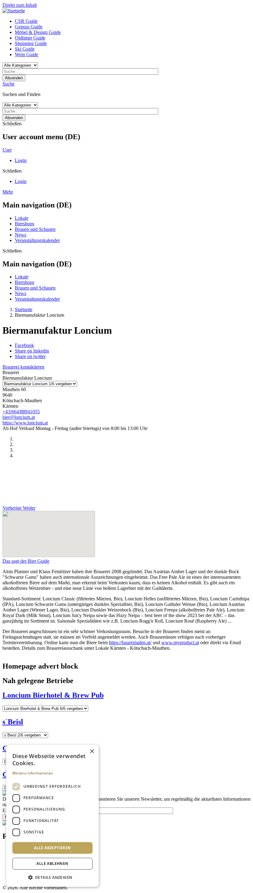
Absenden (14, 78)
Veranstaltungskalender (37, 240)
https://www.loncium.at (25, 422)
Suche (8, 83)
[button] (52, 877)
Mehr (7, 191)
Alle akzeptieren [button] (52, 847)
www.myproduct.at (180, 642)
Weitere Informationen (32, 773)
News (20, 234)
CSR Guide (26, 21)
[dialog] (52, 816)
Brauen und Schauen (35, 229)
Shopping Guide (31, 43)
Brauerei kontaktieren (23, 366)
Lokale (21, 218)
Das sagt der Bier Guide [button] (25, 561)
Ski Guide (25, 49)
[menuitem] (133, 21)
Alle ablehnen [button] (52, 863)
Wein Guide (26, 54)
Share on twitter (30, 356)
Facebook (24, 345)
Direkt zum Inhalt (19, 5)
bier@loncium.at (18, 417)
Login (21, 160)
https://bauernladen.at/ (130, 642)
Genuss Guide (29, 26)
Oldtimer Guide (30, 37)
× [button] (91, 751)
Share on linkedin (32, 350)
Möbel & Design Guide (38, 32)
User (7, 149)
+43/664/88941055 (21, 411)
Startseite (23, 309)
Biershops (24, 223)
